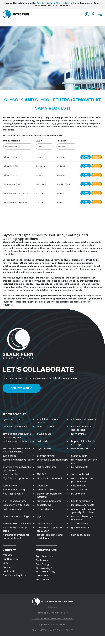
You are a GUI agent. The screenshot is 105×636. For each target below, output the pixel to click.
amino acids (44, 433)
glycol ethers (44, 448)
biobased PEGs (79, 489)
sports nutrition (11, 474)
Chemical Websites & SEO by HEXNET (53, 630)
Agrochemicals (44, 556)
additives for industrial (15, 426)
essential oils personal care (18, 459)
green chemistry (80, 527)
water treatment (46, 426)
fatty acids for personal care (84, 461)
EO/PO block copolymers (16, 478)
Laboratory (42, 575)
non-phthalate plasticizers (17, 523)
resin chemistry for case (16, 505)
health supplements (82, 501)
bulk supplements (46, 467)
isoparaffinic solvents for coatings (85, 443)
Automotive (42, 579)
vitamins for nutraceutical (51, 478)
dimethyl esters (45, 509)
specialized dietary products (47, 421)
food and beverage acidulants (82, 518)
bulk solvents (78, 493)
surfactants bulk (80, 474)
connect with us (22, 388)
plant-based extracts (14, 501)
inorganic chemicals (82, 505)
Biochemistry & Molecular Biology (45, 570)
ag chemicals (44, 523)
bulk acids (42, 441)
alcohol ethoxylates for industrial (49, 495)
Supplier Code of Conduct (52, 624)
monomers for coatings (16, 516)
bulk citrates (9, 455)
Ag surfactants (79, 523)
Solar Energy (42, 564)
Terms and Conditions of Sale (52, 612)
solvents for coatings (14, 489)
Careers (7, 567)
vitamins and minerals (83, 419)
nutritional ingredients (49, 501)
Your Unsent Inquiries (14, 575)
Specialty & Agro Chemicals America (56, 3)
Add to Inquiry (96, 157)
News (5, 563)
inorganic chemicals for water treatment (16, 536)
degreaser (42, 485)
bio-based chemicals (83, 448)
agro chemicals (11, 419)
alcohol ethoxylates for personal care (84, 480)
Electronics (42, 560)
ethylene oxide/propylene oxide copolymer (17, 435)
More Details (85, 157)
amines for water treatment (18, 441)
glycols (41, 516)
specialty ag (44, 505)
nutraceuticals (79, 455)
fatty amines (78, 433)
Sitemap (52, 607)
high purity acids (80, 534)
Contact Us (9, 571)
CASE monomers (12, 509)
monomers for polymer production (49, 529)
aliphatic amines (46, 455)
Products (7, 554)
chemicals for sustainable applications (17, 468)
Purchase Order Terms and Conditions (53, 618)
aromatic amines (46, 489)
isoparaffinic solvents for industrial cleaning (16, 450)
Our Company (10, 559)
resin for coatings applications (81, 428)
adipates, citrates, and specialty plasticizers (83, 511)
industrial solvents (13, 493)
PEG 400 (41, 474)
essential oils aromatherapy (52, 459)
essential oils (10, 485)
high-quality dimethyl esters (15, 529)
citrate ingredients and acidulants (50, 536)
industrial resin (79, 485)
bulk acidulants (79, 467)
